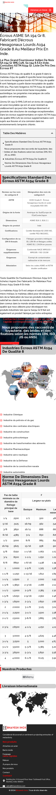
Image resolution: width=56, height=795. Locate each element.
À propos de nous (10, 764)
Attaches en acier (10, 746)
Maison (10, 25)
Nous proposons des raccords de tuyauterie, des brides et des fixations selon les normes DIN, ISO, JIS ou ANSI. (28, 152)
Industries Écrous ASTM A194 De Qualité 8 (25, 159)
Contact (6, 772)
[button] (52, 133)
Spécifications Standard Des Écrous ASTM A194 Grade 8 (28, 143)
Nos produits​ (8, 768)
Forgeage (7, 754)
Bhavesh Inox (22, 790)
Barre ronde (8, 750)
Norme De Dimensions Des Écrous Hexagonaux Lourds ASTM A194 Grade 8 (28, 164)
